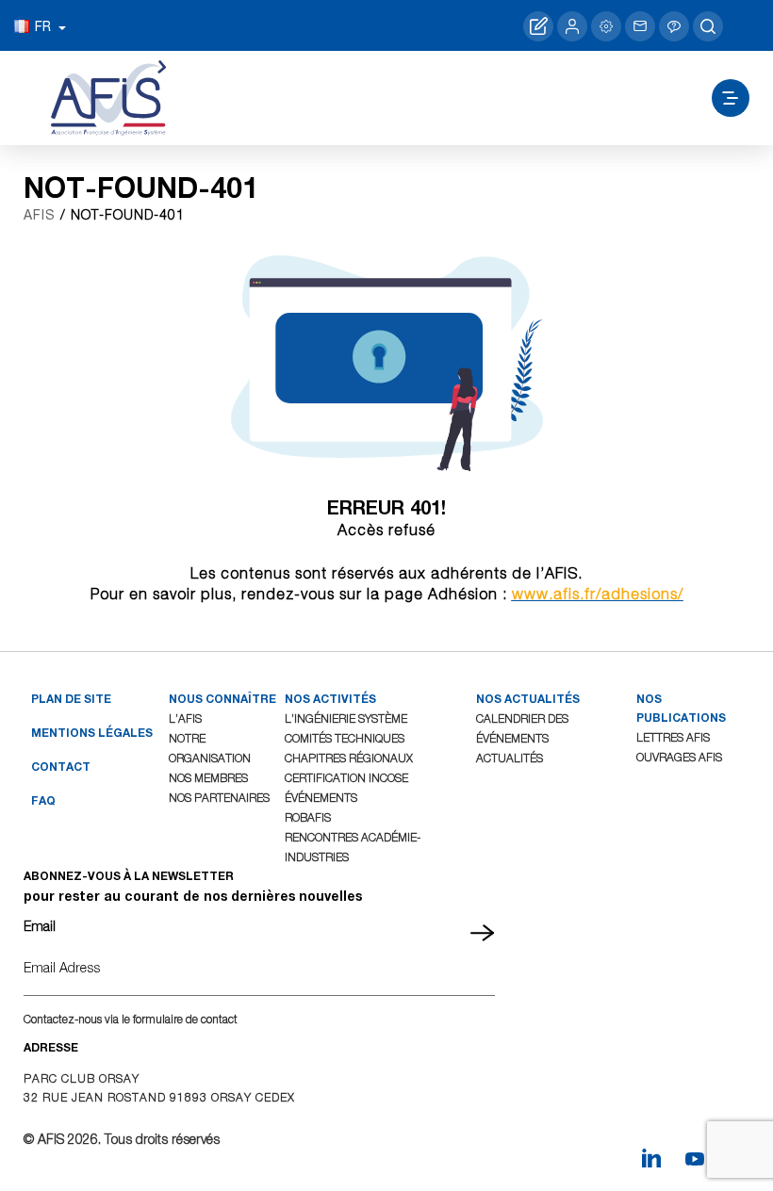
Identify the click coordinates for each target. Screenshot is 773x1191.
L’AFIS (185, 718)
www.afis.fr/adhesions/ (597, 593)
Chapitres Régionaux (349, 758)
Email (40, 926)
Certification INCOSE (346, 778)
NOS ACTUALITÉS (528, 699)
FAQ (43, 800)
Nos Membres (208, 778)
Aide (674, 26)
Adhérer (538, 26)
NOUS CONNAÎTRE (222, 699)
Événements (321, 798)
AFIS (40, 214)
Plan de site (71, 699)
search (708, 26)
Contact (640, 26)
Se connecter (572, 26)
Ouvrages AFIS (679, 757)
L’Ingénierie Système (346, 718)
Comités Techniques (344, 738)
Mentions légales (92, 733)
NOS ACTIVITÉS (330, 699)
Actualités (509, 758)
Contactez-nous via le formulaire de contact (131, 1019)
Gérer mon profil (606, 26)
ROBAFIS (308, 817)
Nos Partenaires (219, 798)
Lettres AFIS (673, 737)
